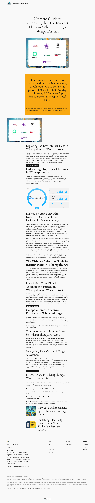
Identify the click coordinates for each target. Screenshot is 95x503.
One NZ (48, 325)
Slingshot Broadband (61, 325)
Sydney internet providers (15, 461)
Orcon (53, 325)
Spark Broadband (31, 327)
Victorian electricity (12, 459)
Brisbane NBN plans (24, 459)
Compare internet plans (18, 456)
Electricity (52, 403)
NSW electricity (25, 457)
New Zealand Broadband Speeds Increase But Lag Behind (52, 411)
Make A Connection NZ (20, 3)
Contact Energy (30, 325)
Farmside (37, 325)
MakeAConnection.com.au (21, 466)
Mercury (43, 325)
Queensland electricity (13, 457)
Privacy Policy (63, 110)
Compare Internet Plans (32, 165)
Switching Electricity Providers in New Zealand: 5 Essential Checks (50, 425)
